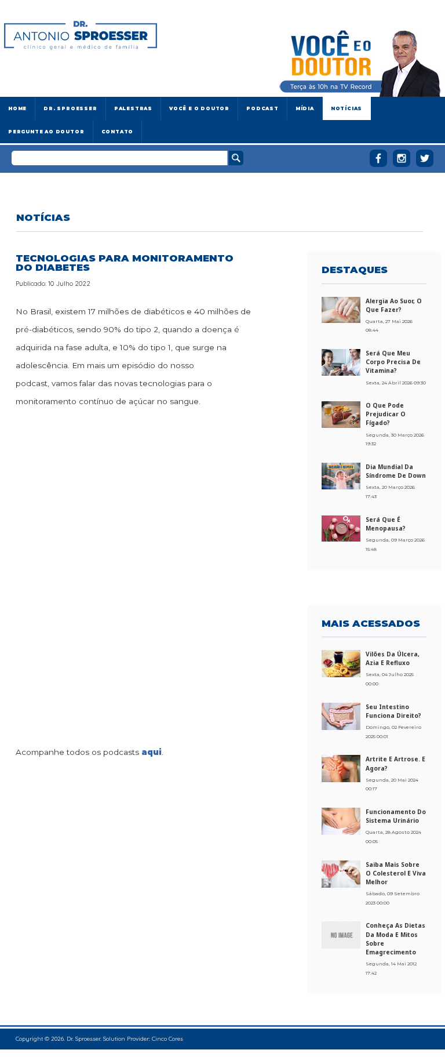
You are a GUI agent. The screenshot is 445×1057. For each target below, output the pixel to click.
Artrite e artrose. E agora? (395, 763)
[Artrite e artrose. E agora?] (341, 768)
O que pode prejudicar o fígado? (386, 414)
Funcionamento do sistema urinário (396, 816)
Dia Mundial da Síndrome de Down (396, 471)
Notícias (346, 108)
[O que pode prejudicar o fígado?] (341, 414)
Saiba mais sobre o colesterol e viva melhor (396, 873)
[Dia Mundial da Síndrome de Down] (341, 475)
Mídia (305, 108)
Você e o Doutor (199, 108)
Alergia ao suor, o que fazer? (394, 305)
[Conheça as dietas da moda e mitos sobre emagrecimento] (341, 935)
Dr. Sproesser (70, 108)
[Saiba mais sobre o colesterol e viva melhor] (341, 873)
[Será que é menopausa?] (341, 528)
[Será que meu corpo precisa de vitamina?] (341, 362)
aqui (151, 752)
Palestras (133, 108)
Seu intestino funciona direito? (393, 711)
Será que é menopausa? (386, 523)
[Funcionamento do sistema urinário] (341, 820)
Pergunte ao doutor (46, 132)
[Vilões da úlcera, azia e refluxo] (341, 663)
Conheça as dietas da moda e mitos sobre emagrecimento (395, 938)
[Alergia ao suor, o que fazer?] (341, 309)
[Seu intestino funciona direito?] (341, 715)
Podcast (262, 108)
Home (17, 108)
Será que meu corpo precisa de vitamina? (393, 362)
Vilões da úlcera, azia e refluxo (393, 658)
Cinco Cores (167, 1039)
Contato (117, 132)
